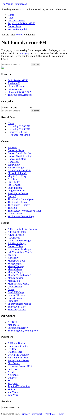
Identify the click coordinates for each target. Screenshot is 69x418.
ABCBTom (14, 237)
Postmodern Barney (18, 327)
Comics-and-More (17, 159)
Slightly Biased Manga (19, 303)
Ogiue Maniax (15, 286)
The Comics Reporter (19, 205)
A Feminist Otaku (17, 232)
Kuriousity (13, 257)
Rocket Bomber (16, 298)
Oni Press (12, 377)
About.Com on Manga (19, 240)
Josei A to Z (14, 83)
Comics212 (13, 161)
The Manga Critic (17, 309)
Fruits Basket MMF (18, 80)
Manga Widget (15, 272)
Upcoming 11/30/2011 (19, 126)
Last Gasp (13, 369)
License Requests (16, 86)
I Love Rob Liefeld (17, 173)
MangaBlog (14, 280)
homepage (25, 53)
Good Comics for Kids (19, 170)
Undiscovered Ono (17, 132)
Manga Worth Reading (19, 275)
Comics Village (15, 246)
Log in (60, 414)
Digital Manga (15, 351)
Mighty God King (17, 176)
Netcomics (13, 374)
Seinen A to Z (15, 89)
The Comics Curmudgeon (21, 199)
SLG (10, 380)
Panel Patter (14, 182)
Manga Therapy (16, 266)
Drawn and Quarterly (18, 354)
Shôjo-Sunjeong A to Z (19, 92)
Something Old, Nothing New (23, 330)
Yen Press (13, 395)
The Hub (12, 207)
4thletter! (12, 147)
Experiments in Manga (19, 249)
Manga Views (15, 269)
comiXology (14, 164)
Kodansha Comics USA (20, 366)
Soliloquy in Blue (17, 306)
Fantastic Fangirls (17, 167)
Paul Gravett (14, 184)
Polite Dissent (15, 187)
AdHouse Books (16, 343)
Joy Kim (12, 255)
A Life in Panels (16, 234)
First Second (14, 363)
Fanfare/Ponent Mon (18, 357)
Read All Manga (16, 292)
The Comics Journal (18, 202)
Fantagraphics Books (18, 360)
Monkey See (14, 324)
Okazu (11, 289)
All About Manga (17, 243)
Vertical (11, 389)
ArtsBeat (12, 322)
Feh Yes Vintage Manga (20, 252)
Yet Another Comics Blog (21, 216)
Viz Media (13, 392)
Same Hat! (13, 301)
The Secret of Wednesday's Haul (24, 210)
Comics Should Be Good (20, 153)
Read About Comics (18, 193)
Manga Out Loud (16, 260)
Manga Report (15, 263)
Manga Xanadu (15, 278)
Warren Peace (15, 213)
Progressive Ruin (16, 190)
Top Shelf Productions (19, 386)
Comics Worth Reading (19, 156)
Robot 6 (12, 196)
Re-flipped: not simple (19, 134)
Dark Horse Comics (18, 346)
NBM (11, 372)
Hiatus (11, 123)
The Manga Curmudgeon (14, 4)
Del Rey (12, 349)
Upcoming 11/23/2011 (19, 129)
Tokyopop (13, 383)
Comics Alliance (16, 150)
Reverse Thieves (16, 295)
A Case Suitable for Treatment (23, 229)
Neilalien (12, 179)
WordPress (49, 414)
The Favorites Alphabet (19, 94)
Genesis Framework (32, 414)
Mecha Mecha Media (18, 283)
